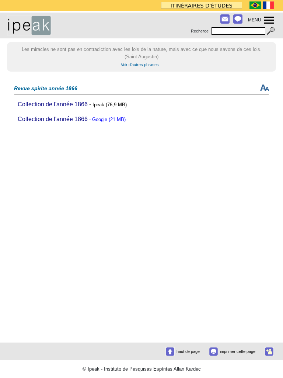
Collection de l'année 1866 (53, 104)
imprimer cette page (237, 351)
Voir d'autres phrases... (141, 64)
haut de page (188, 351)
